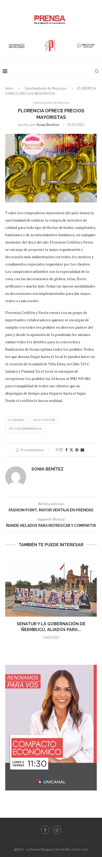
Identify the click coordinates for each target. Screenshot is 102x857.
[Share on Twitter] (71, 449)
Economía (17, 420)
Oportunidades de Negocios (46, 88)
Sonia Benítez (48, 124)
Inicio (9, 88)
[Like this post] (61, 449)
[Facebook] (45, 830)
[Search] (96, 71)
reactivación (44, 420)
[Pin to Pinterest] (76, 449)
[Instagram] (57, 830)
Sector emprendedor (25, 428)
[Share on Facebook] (66, 449)
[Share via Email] (82, 449)
